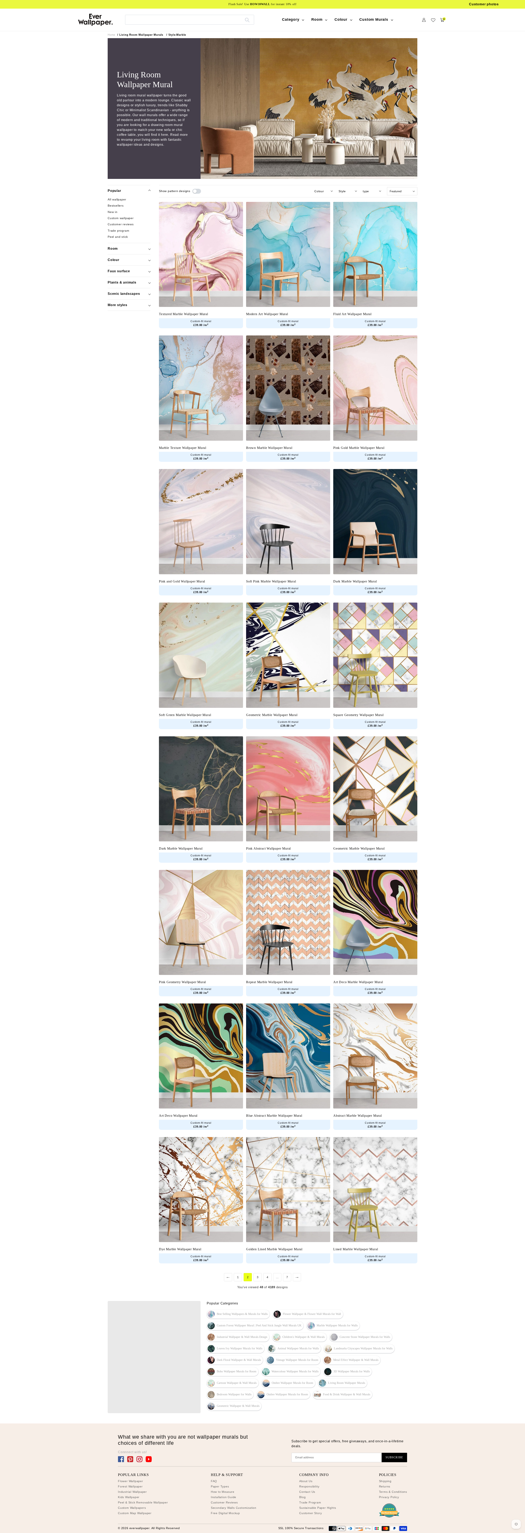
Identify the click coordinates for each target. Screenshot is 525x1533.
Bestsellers (116, 205)
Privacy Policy (389, 1497)
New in (113, 212)
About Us (305, 1481)
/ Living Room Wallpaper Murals (140, 34)
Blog (302, 1497)
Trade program (118, 230)
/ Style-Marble (176, 34)
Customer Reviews (224, 1502)
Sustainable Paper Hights (317, 1507)
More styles (117, 305)
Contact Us (307, 1491)
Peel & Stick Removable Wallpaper (143, 1502)
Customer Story (310, 1513)
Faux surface (119, 271)
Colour (113, 260)
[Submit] (247, 19)
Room (113, 248)
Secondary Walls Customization (233, 1507)
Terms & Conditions (393, 1491)
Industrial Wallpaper (132, 1491)
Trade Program (310, 1502)
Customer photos (484, 4)
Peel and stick (118, 236)
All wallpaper (117, 199)
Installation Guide (223, 1497)
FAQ (214, 1481)
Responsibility (309, 1486)
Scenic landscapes (124, 293)
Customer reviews (121, 224)
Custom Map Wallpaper (135, 1513)
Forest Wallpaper (130, 1486)
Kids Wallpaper (128, 1497)
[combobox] (189, 19)
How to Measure (222, 1491)
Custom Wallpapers (132, 1507)
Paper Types (220, 1486)
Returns (384, 1486)
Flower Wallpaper (130, 1481)
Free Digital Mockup (225, 1513)
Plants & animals (122, 282)
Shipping (385, 1481)
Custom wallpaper (121, 218)
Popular (114, 190)
